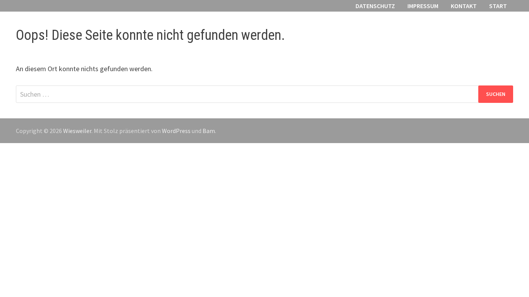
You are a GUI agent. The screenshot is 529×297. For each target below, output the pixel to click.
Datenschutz (375, 6)
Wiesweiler (77, 131)
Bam (209, 131)
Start (498, 6)
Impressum (422, 6)
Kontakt (464, 6)
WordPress (176, 131)
